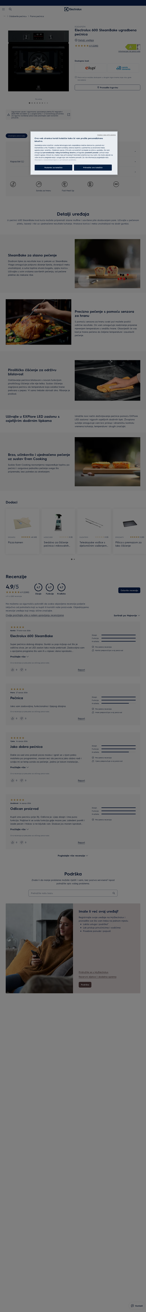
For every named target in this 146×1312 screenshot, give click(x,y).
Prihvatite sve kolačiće (93, 167)
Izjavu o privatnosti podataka (64, 160)
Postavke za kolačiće (53, 167)
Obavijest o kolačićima (43, 160)
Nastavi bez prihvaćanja (106, 135)
